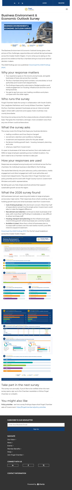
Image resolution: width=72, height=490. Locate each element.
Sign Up (36, 429)
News (9, 443)
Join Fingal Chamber (15, 455)
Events (9, 446)
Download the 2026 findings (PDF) (14, 231)
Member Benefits (13, 449)
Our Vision (11, 439)
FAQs (9, 452)
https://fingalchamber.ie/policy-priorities (31, 407)
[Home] (29, 9)
